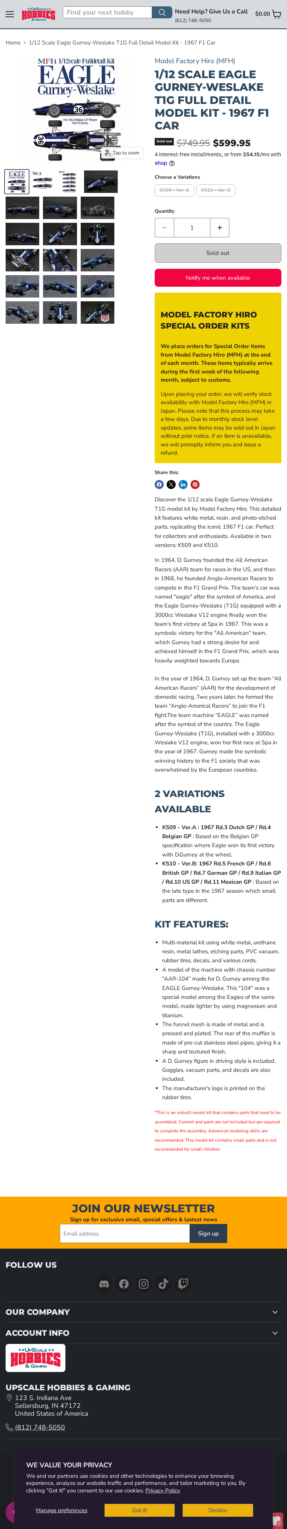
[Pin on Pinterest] (195, 484)
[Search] (162, 12)
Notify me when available (218, 278)
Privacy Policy (162, 1490)
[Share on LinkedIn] (183, 484)
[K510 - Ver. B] (216, 198)
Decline (218, 1510)
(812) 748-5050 (40, 1427)
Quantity (165, 211)
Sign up (208, 1234)
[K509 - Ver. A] (175, 198)
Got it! (139, 1510)
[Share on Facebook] (159, 484)
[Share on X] (171, 484)
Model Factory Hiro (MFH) (195, 60)
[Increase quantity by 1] (219, 227)
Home (13, 43)
